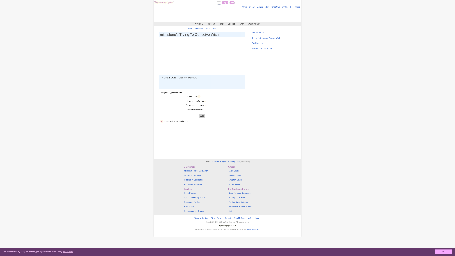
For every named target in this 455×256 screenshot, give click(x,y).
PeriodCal (211, 24)
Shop (297, 7)
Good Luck (192, 97)
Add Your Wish (258, 33)
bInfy (250, 218)
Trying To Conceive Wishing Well (266, 38)
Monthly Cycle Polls (236, 198)
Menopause (235, 161)
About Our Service (253, 229)
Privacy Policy (216, 218)
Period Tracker (190, 193)
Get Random (257, 43)
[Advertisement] (227, 15)
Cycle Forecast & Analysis (239, 193)
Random (199, 29)
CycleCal (199, 24)
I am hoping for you (196, 101)
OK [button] (443, 252)
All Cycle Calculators (193, 184)
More (190, 29)
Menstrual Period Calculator (196, 171)
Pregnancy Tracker (192, 202)
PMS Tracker (189, 207)
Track (221, 24)
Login (225, 3)
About (257, 218)
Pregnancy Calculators (193, 180)
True (208, 29)
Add (214, 29)
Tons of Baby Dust (195, 109)
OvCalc (285, 7)
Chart (241, 24)
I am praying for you (196, 105)
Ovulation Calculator (192, 175)
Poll (291, 7)
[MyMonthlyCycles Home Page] (164, 4)
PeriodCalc (275, 7)
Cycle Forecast (248, 7)
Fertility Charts (234, 175)
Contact (228, 218)
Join (232, 3)
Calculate (232, 24)
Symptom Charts (235, 180)
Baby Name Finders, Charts (240, 207)
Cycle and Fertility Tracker (195, 198)
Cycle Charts (233, 171)
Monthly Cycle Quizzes (238, 202)
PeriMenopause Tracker (194, 211)
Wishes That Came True (262, 48)
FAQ (230, 211)
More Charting (234, 184)
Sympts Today (263, 7)
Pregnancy (224, 161)
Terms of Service (201, 218)
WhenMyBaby (254, 24)
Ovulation (215, 161)
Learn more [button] (68, 252)
